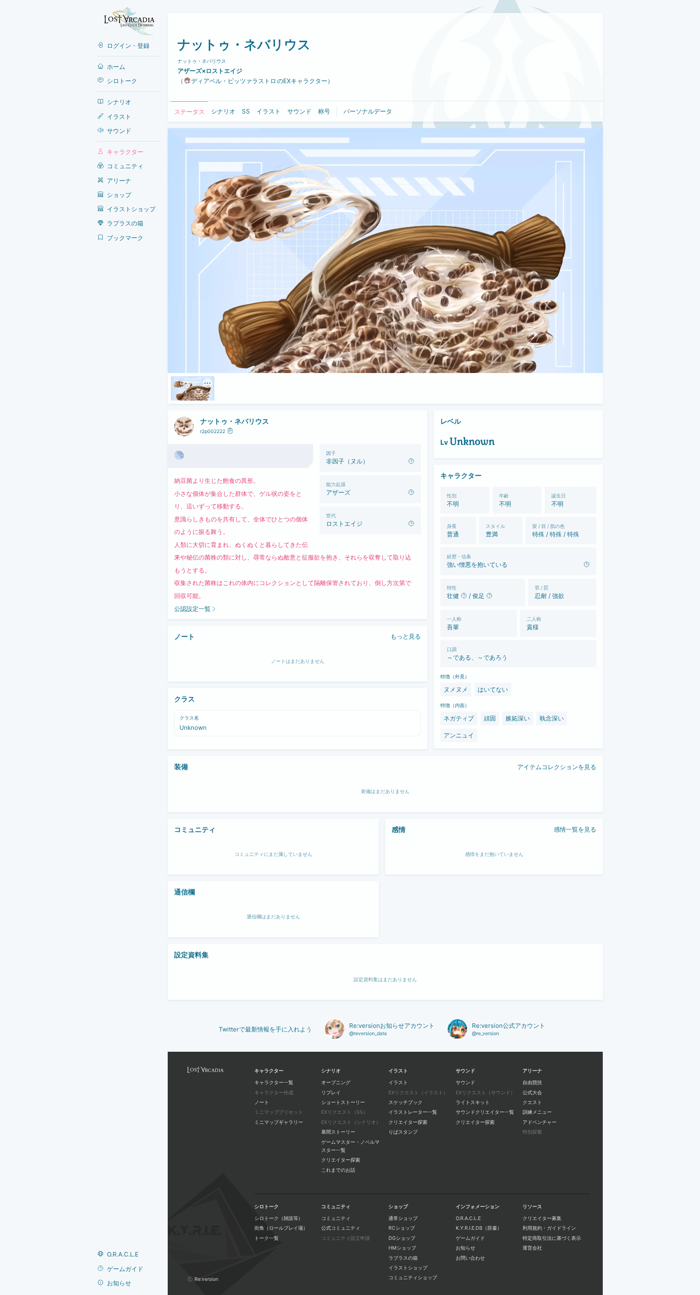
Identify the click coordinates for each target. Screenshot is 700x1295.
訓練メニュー (537, 1112)
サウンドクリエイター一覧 (485, 1112)
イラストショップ (407, 1268)
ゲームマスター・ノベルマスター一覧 (350, 1146)
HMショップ (402, 1248)
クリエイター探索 (340, 1160)
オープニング (335, 1082)
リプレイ (331, 1092)
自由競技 (532, 1082)
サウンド (465, 1082)
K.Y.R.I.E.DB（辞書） (479, 1228)
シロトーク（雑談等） (278, 1218)
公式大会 (532, 1092)
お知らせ (465, 1248)
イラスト (398, 1082)
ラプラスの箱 (403, 1258)
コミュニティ (335, 1218)
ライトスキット (473, 1102)
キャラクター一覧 (273, 1082)
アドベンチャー (540, 1122)
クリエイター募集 (542, 1218)
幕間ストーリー (338, 1132)
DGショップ (401, 1238)
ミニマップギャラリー (278, 1122)
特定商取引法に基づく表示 (552, 1238)
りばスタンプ (403, 1132)
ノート (261, 1102)
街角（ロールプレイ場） (281, 1228)
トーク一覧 (266, 1238)
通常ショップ (403, 1218)
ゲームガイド (470, 1238)
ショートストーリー (343, 1102)
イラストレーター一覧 (412, 1112)
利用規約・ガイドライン (549, 1228)
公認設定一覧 (192, 608)
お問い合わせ (470, 1258)
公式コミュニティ (340, 1228)
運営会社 (532, 1248)
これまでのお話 (338, 1170)
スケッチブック (405, 1102)
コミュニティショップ (412, 1277)
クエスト (532, 1102)
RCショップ (401, 1228)
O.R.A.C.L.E (468, 1218)
